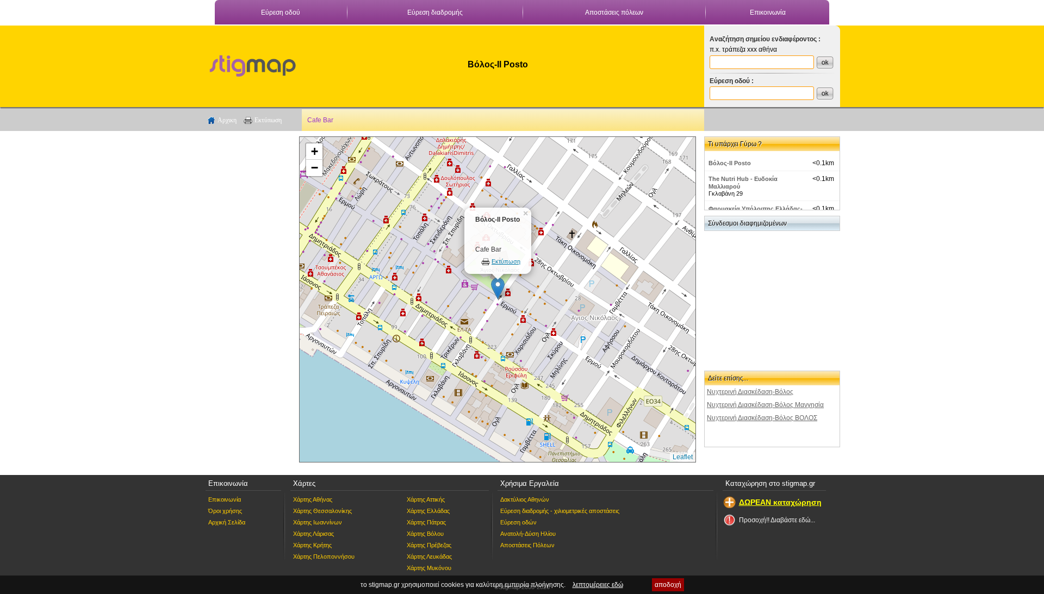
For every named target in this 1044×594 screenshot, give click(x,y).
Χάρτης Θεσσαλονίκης (322, 511)
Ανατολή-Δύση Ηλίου (528, 533)
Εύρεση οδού (280, 12)
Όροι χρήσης (225, 511)
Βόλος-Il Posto (730, 163)
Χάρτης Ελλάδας (428, 511)
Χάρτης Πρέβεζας (429, 545)
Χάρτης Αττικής (426, 499)
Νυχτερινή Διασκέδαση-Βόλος (750, 392)
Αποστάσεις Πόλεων (527, 545)
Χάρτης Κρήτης (312, 545)
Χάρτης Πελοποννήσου (324, 556)
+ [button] (314, 151)
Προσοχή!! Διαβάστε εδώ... (777, 520)
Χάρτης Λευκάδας (429, 556)
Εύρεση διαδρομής (435, 12)
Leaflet (683, 457)
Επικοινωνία (768, 12)
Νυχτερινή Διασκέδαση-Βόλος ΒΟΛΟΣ (762, 418)
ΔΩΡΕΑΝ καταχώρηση (780, 502)
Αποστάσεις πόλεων (614, 12)
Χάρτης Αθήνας (312, 499)
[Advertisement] (247, 299)
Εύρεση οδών (518, 522)
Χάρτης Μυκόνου (429, 568)
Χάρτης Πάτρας (426, 522)
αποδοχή (668, 585)
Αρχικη (227, 120)
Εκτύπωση (268, 120)
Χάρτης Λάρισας (313, 533)
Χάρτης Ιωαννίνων (317, 522)
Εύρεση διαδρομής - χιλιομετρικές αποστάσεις (559, 511)
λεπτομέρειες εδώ (598, 585)
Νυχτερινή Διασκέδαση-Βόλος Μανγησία (765, 405)
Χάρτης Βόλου (425, 533)
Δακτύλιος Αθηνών (524, 499)
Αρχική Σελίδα (226, 522)
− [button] (314, 167)
